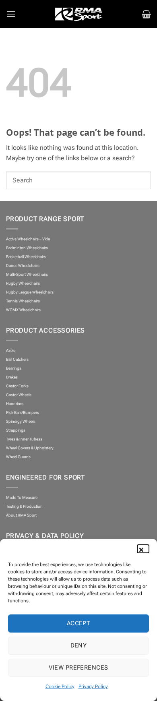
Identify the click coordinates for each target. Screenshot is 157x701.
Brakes (12, 377)
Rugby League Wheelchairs (30, 292)
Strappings (15, 430)
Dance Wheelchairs (22, 265)
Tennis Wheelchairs (23, 301)
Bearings (13, 368)
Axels (10, 350)
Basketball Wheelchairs (26, 256)
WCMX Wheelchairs (23, 310)
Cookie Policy (59, 686)
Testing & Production (24, 506)
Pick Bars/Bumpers (22, 412)
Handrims (14, 403)
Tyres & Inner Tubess (24, 439)
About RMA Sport (21, 515)
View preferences (78, 667)
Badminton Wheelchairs (27, 248)
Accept (79, 623)
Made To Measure (21, 497)
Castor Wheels (18, 395)
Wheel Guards (18, 457)
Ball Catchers (17, 359)
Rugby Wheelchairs (23, 283)
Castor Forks (17, 386)
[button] (145, 549)
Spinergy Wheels (20, 421)
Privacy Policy (93, 686)
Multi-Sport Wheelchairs (27, 274)
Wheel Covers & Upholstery (30, 448)
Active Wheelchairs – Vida (28, 239)
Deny (78, 645)
